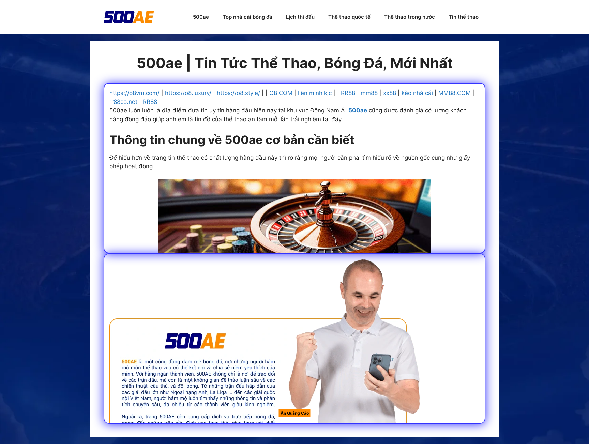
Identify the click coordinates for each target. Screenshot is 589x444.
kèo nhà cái (417, 93)
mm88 (369, 93)
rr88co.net (123, 101)
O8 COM (280, 93)
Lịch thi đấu (300, 17)
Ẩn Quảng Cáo (295, 413)
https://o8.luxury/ (188, 93)
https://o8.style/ (238, 93)
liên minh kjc (315, 93)
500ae (201, 17)
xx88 (389, 93)
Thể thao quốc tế (349, 17)
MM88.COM (454, 93)
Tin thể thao (464, 17)
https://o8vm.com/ (134, 93)
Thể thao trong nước (409, 17)
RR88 (348, 93)
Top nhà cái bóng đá (247, 17)
